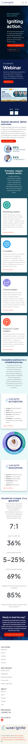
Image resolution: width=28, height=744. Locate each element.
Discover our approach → (15, 45)
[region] (14, 87)
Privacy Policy (19, 735)
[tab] (10, 109)
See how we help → (8, 232)
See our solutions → (8, 426)
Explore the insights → (8, 141)
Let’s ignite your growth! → (14, 634)
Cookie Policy (5, 737)
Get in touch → (13, 49)
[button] (26, 3)
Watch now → (8, 82)
